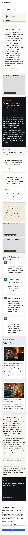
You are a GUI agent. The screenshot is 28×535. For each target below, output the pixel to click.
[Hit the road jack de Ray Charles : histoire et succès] (14, 390)
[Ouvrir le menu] (25, 2)
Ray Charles (6, 20)
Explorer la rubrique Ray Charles (12, 69)
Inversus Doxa (6, 2)
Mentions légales (7, 497)
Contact (5, 491)
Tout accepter (13, 529)
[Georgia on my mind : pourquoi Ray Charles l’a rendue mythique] (14, 354)
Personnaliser (13, 524)
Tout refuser (13, 527)
